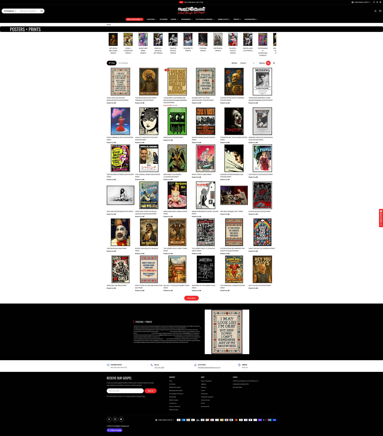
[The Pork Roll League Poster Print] (234, 269)
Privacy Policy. (140, 396)
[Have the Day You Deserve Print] (262, 232)
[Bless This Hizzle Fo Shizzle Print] (149, 232)
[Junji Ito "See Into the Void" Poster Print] (149, 121)
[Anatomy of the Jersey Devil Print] (206, 269)
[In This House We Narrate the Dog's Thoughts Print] (234, 232)
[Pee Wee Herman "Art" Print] (234, 195)
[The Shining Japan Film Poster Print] (149, 158)
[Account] (375, 11)
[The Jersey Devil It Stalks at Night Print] (206, 232)
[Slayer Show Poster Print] (262, 195)
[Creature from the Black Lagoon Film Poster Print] (149, 195)
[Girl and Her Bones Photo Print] (120, 195)
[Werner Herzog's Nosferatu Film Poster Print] (262, 121)
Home (109, 24)
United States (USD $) (361, 2)
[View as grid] (268, 63)
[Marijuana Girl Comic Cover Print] (177, 195)
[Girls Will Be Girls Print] (120, 269)
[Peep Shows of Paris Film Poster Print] (120, 158)
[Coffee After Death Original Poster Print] (234, 81)
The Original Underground (120, 426)
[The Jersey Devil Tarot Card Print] (177, 232)
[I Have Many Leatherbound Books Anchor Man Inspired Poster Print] (177, 81)
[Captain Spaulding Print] (120, 232)
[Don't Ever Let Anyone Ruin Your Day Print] (149, 269)
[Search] (41, 11)
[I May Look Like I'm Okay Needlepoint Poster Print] (120, 81)
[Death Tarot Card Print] (206, 158)
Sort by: (234, 63)
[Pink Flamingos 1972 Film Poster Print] (120, 121)
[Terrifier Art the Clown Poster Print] (234, 121)
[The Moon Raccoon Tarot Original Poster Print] (149, 81)
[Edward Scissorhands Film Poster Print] (234, 158)
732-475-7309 (159, 367)
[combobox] (23, 11)
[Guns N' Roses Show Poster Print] (206, 121)
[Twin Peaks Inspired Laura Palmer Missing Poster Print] (262, 81)
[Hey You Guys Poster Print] (262, 269)
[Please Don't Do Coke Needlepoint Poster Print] (206, 81)
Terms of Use (131, 396)
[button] (381, 218)
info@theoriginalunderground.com (209, 367)
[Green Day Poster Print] (177, 121)
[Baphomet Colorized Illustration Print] (177, 158)
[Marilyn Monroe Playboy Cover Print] (206, 195)
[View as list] (273, 63)
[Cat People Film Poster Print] (262, 158)
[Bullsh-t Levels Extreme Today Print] (177, 269)
